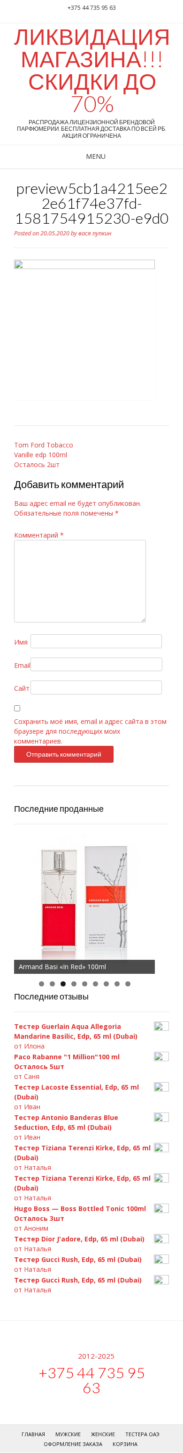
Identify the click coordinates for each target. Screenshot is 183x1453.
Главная (33, 1434)
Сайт (22, 688)
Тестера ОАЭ (142, 1434)
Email (22, 665)
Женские (103, 1434)
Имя (21, 642)
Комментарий (39, 535)
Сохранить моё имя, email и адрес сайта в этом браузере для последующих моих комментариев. (90, 731)
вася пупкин (95, 233)
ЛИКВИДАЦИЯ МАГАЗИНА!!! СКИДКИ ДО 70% (92, 70)
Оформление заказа (73, 1443)
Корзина (125, 1443)
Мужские (68, 1434)
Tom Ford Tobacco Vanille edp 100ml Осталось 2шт (43, 454)
